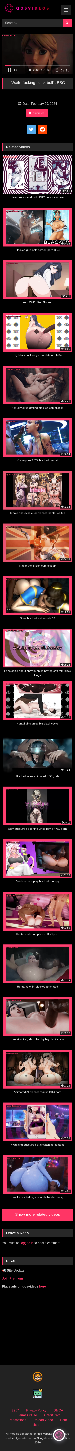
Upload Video (43, 1420)
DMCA (58, 1410)
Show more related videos (37, 1214)
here (42, 1286)
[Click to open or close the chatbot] (59, 1435)
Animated (39, 113)
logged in (27, 1243)
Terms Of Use (27, 1415)
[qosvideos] (31, 9)
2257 (15, 1410)
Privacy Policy (36, 1410)
